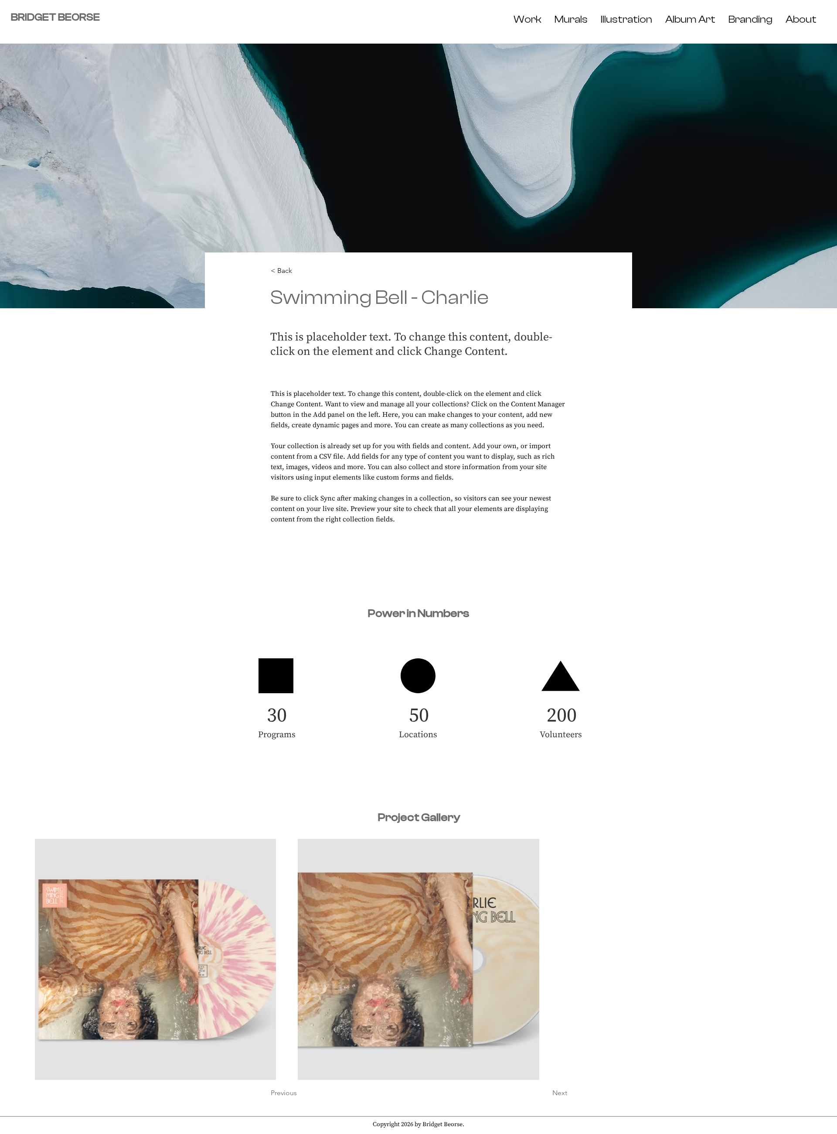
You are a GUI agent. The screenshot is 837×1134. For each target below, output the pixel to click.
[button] (299, 271)
